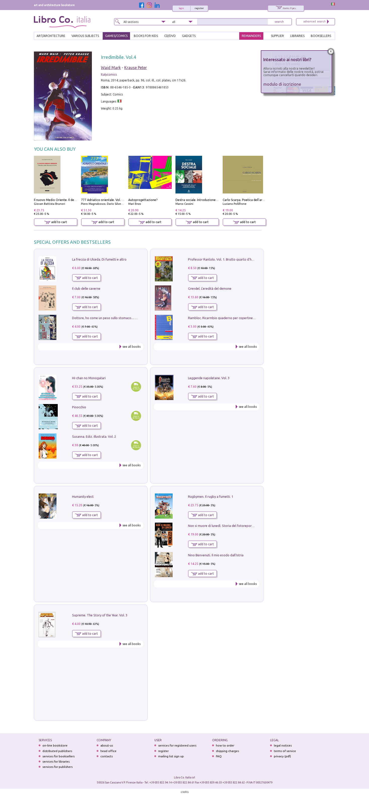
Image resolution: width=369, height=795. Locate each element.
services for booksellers (58, 756)
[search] (279, 22)
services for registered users (177, 745)
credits (185, 791)
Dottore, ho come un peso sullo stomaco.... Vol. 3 (107, 318)
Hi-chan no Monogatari (89, 378)
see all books (131, 346)
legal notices (283, 745)
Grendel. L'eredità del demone (209, 288)
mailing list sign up (171, 756)
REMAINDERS (251, 35)
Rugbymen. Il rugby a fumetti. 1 (210, 496)
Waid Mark (111, 67)
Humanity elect (83, 496)
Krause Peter (135, 67)
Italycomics (109, 74)
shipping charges (227, 751)
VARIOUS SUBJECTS (85, 35)
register (199, 8)
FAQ (219, 756)
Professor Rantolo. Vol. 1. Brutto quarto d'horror (223, 259)
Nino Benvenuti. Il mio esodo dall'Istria (215, 555)
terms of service (285, 751)
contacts (106, 756)
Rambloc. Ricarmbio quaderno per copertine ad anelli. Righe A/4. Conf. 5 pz (242, 318)
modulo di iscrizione (282, 84)
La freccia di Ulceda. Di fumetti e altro (99, 259)
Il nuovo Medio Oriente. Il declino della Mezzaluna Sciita (73, 200)
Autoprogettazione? (142, 200)
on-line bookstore (55, 745)
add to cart (58, 222)
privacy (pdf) (282, 756)
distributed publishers (57, 751)
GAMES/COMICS (116, 35)
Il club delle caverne (86, 288)
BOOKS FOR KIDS (146, 35)
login (181, 8)
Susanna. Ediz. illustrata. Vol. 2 (94, 436)
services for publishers (57, 766)
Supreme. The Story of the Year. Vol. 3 (99, 615)
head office (108, 751)
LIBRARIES (297, 35)
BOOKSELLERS (321, 35)
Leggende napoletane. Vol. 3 (208, 378)
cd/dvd (170, 35)
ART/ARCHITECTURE (51, 35)
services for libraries (56, 761)
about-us (106, 745)
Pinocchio (79, 407)
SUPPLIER (277, 35)
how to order (225, 745)
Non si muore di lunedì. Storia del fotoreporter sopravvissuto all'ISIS (238, 525)
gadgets (189, 35)
